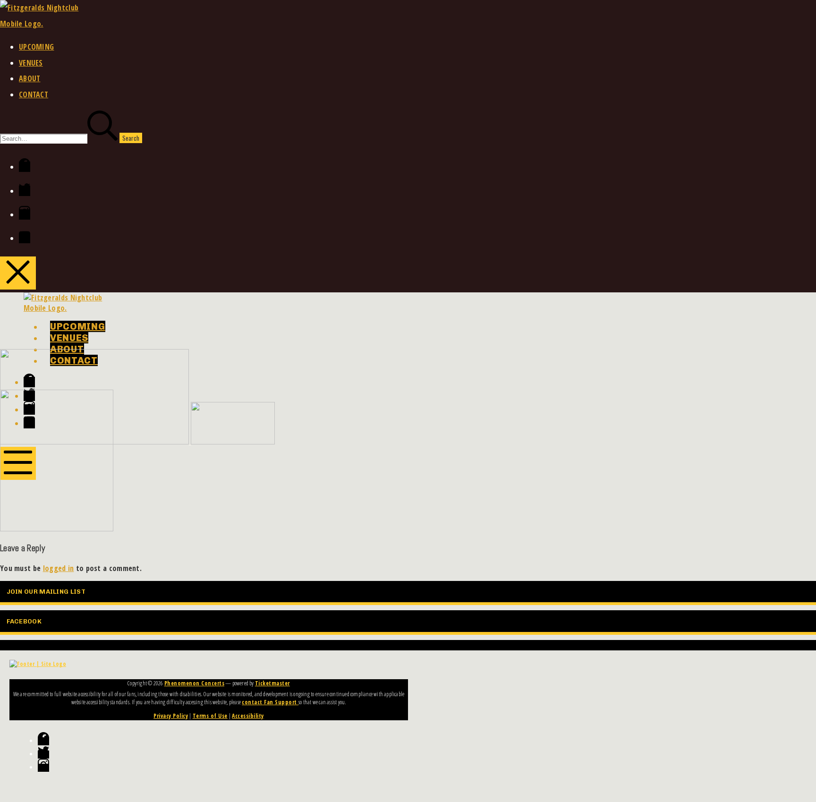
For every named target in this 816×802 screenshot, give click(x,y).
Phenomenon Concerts (194, 683)
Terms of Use (210, 716)
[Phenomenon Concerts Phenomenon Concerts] (137, 442)
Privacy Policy (170, 716)
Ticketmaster (272, 683)
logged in (58, 568)
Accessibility (248, 716)
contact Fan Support (270, 702)
